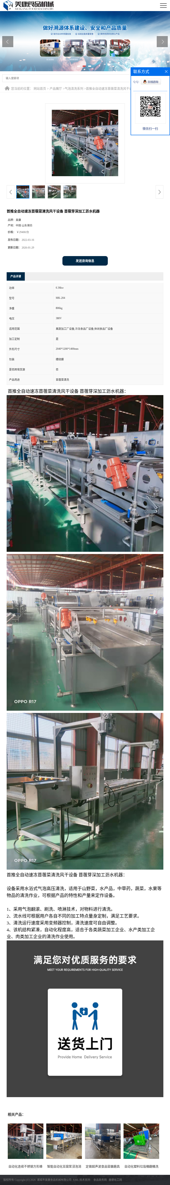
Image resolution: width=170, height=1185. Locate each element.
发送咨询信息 (85, 260)
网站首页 (40, 88)
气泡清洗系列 (74, 88)
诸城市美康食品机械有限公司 (54, 1179)
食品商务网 (100, 1179)
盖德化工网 (115, 1179)
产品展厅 (56, 88)
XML (76, 1179)
